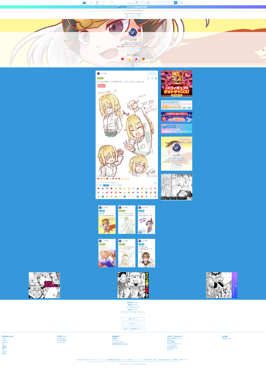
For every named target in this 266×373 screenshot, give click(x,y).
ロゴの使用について (172, 347)
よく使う (99, 185)
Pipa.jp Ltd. (143, 364)
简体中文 (4, 346)
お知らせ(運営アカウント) (174, 338)
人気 (106, 185)
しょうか (133, 40)
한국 (3, 344)
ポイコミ (169, 349)
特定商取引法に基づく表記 (119, 344)
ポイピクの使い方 (62, 340)
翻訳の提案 (10, 336)
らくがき (100, 78)
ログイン (134, 319)
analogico (136, 364)
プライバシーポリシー (118, 342)
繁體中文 (4, 347)
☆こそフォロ (133, 50)
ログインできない (172, 346)
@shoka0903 (137, 43)
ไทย (3, 349)
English (4, 338)
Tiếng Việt (5, 342)
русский (4, 351)
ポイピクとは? (61, 338)
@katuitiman (129, 43)
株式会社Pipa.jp (226, 338)
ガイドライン (115, 340)
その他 (119, 185)
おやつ (112, 185)
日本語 (4, 353)
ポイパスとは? (61, 342)
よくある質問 (171, 342)
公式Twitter (170, 340)
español (4, 340)
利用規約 (114, 338)
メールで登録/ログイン (134, 328)
